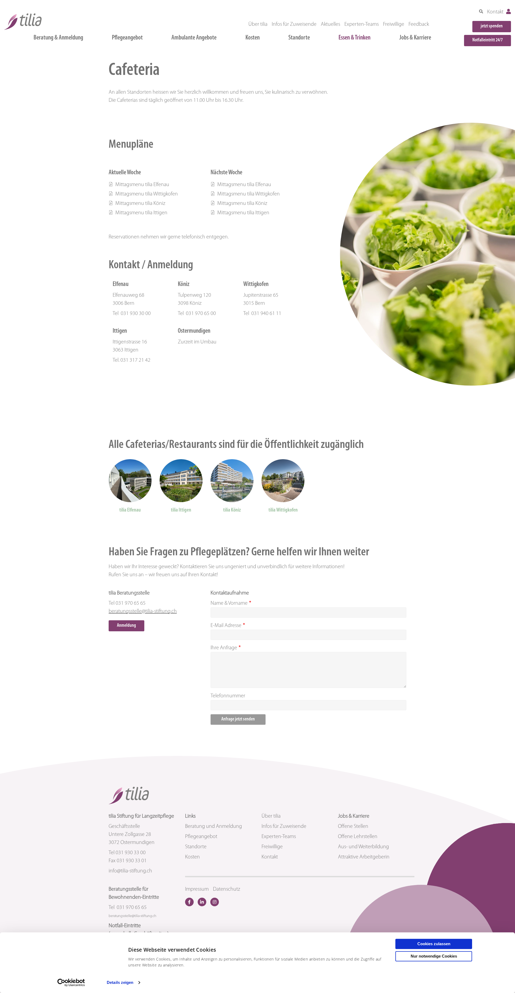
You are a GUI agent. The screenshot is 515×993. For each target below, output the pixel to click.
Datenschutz (226, 889)
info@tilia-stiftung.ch (130, 871)
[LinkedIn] (202, 902)
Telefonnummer (228, 696)
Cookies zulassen (433, 943)
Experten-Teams (361, 24)
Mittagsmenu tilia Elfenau (141, 184)
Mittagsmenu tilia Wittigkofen (146, 194)
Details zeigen (120, 982)
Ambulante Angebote (193, 38)
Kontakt (495, 12)
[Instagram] (214, 902)
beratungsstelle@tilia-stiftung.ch (143, 611)
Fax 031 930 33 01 (128, 861)
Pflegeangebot (127, 38)
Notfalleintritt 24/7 (487, 40)
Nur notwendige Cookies (434, 956)
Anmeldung (126, 625)
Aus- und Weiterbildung (363, 847)
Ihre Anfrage (224, 648)
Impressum (197, 889)
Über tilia (257, 24)
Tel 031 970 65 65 (128, 907)
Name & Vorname (229, 603)
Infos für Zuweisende (294, 24)
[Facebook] (189, 902)
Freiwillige (393, 24)
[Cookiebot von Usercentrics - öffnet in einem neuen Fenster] (71, 982)
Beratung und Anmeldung (213, 826)
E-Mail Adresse (226, 625)
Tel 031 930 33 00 (127, 853)
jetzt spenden (492, 26)
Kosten (252, 38)
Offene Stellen (353, 826)
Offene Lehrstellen (357, 836)
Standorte (299, 38)
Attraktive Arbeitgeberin (363, 857)
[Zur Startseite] (23, 21)
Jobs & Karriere (415, 38)
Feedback (419, 24)
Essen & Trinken (354, 38)
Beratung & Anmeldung (58, 38)
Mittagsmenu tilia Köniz (139, 203)
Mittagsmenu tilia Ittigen (140, 213)
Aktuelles (330, 24)
